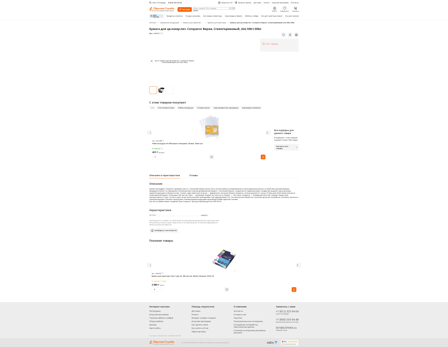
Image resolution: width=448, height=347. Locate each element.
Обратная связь (199, 331)
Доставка (257, 3)
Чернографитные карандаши (226, 108)
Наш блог (238, 318)
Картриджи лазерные (251, 108)
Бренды (152, 324)
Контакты (295, 3)
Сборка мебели (156, 321)
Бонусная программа (280, 3)
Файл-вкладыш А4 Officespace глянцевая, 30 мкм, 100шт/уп (177, 143)
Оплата (267, 3)
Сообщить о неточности (165, 230)
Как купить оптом (200, 328)
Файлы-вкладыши (185, 108)
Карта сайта (154, 328)
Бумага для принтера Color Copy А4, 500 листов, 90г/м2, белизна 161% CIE (183, 276)
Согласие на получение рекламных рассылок (250, 331)
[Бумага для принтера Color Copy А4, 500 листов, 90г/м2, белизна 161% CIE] (224, 259)
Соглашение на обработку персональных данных (246, 325)
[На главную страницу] (161, 11)
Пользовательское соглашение (248, 321)
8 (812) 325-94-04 (175, 3)
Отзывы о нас (240, 314)
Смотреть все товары (282, 147)
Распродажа (155, 311)
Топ (152, 108)
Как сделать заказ (200, 324)
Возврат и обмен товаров (204, 318)
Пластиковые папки (166, 108)
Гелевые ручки (203, 108)
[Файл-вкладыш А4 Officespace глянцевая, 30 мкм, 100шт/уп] (208, 127)
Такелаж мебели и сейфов (161, 318)
